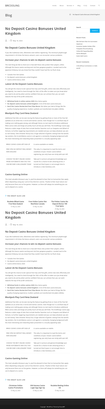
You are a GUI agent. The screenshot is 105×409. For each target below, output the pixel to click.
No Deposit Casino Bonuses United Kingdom (86, 14)
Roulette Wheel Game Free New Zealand (15, 202)
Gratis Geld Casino (81, 56)
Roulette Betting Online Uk (60, 386)
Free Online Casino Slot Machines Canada (38, 202)
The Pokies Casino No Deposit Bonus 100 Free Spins (59, 203)
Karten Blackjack (81, 53)
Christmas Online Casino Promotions (15, 386)
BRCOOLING (12, 5)
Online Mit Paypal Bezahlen (84, 51)
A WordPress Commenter (84, 66)
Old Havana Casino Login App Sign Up (37, 386)
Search (78, 27)
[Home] (70, 14)
